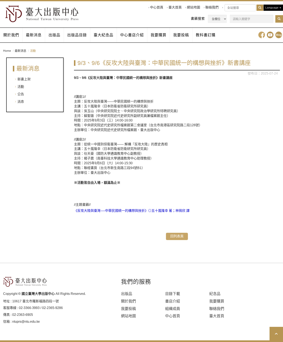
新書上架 (24, 79)
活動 (20, 86)
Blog (278, 35)
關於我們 (11, 35)
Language (272, 7)
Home (7, 50)
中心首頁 (156, 7)
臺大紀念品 (103, 35)
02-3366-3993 (29, 308)
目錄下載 (172, 294)
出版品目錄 (77, 35)
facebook (261, 35)
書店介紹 (172, 301)
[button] (279, 19)
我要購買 (158, 35)
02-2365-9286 (52, 308)
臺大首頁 (175, 7)
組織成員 (172, 309)
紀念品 (214, 294)
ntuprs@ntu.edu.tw (26, 321)
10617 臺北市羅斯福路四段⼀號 (35, 301)
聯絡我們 (212, 7)
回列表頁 (177, 236)
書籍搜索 (198, 18)
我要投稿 (181, 35)
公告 (20, 94)
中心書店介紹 (132, 35)
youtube (270, 35)
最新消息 (34, 35)
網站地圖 (193, 7)
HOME (42, 13)
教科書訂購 (205, 35)
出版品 (54, 35)
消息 (20, 101)
